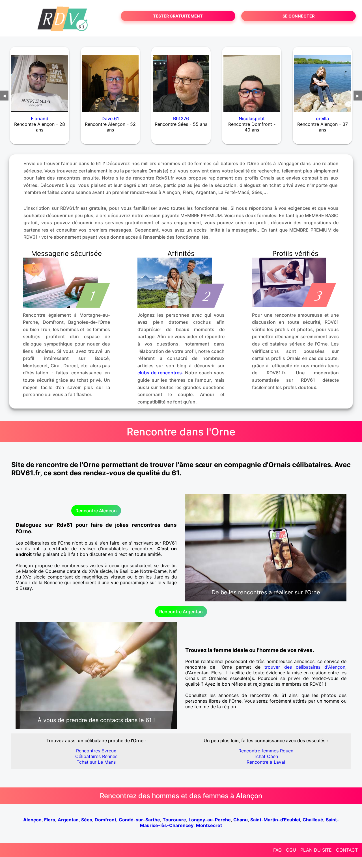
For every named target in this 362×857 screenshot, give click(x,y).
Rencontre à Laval (266, 762)
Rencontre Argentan (181, 611)
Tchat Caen (266, 756)
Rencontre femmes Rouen (265, 751)
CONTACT (347, 850)
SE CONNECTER (298, 16)
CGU (291, 850)
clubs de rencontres (159, 372)
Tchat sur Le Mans (96, 762)
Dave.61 (110, 118)
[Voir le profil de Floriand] (39, 80)
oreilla (322, 118)
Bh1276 (181, 118)
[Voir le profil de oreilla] (322, 80)
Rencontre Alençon (96, 510)
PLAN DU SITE (316, 850)
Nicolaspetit (252, 118)
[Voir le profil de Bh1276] (181, 80)
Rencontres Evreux (96, 751)
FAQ (277, 850)
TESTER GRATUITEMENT (178, 16)
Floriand (39, 118)
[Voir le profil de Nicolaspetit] (251, 80)
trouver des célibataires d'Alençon (304, 667)
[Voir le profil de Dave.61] (110, 80)
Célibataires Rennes (96, 756)
